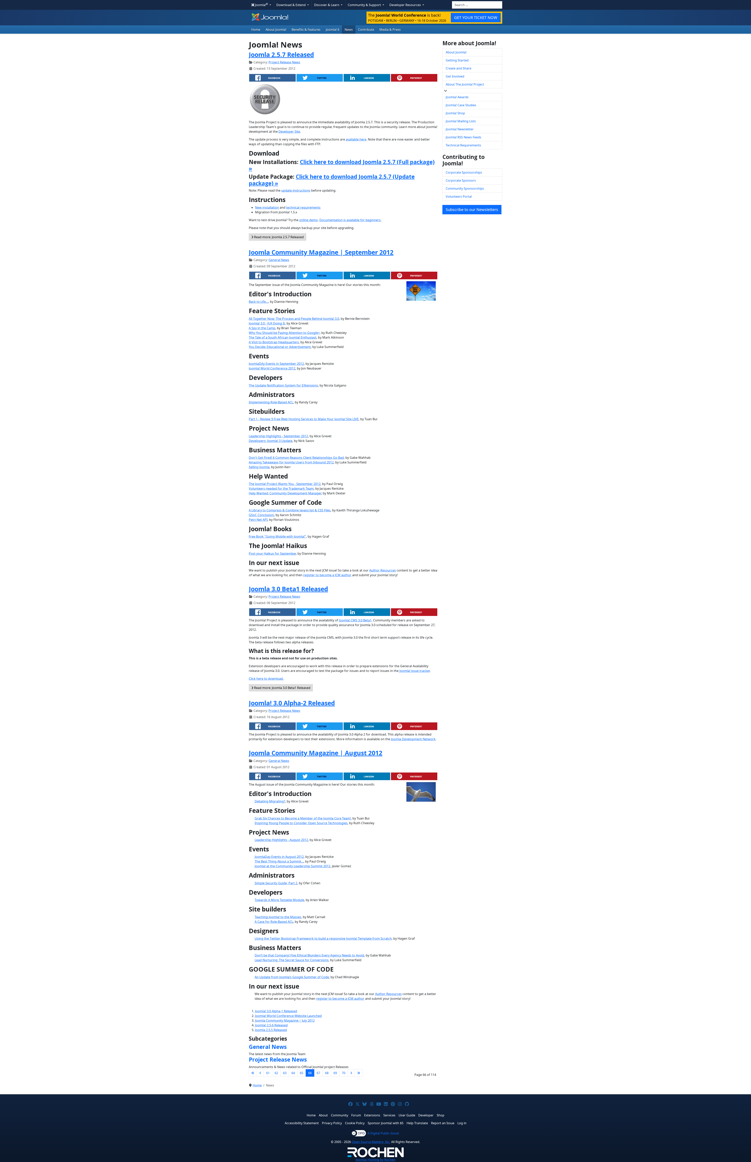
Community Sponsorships (465, 188)
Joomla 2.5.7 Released (281, 54)
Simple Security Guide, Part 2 (276, 883)
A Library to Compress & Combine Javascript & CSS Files (290, 510)
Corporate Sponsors (461, 180)
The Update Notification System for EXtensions (283, 385)
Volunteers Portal (459, 196)
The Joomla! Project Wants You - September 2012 (285, 484)
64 (293, 1073)
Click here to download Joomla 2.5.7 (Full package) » (342, 165)
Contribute (366, 29)
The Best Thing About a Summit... (279, 861)
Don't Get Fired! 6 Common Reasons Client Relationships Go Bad (296, 457)
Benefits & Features (306, 29)
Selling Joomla (259, 467)
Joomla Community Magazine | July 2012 (285, 1020)
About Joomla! (276, 29)
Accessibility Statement (302, 1123)
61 (268, 1073)
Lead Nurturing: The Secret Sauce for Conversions (292, 960)
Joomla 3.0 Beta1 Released (288, 589)
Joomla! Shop (455, 113)
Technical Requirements (463, 145)
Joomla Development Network (413, 739)
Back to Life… (258, 301)
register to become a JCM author (327, 575)
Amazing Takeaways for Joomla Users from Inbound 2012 (291, 462)
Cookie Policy (355, 1123)
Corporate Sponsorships (464, 172)
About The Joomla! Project (465, 84)
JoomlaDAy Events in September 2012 (276, 363)
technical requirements (303, 207)
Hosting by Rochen (375, 1159)
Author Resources (382, 570)
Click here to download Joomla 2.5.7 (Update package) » (332, 180)
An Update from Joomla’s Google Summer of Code (292, 977)
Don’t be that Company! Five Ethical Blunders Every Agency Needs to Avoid (309, 955)
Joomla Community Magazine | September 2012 (321, 252)
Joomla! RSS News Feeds (463, 137)
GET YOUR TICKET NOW (475, 17)
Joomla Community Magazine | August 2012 (315, 753)
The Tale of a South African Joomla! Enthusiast (282, 337)
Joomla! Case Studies (461, 105)
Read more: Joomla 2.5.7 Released (278, 237)
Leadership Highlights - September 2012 (278, 436)
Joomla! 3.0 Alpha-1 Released (276, 1011)
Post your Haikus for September (272, 553)
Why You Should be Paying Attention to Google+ (284, 333)
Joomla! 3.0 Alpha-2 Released (292, 703)
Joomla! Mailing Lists (461, 121)
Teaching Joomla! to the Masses (278, 917)
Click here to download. (266, 678)
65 (301, 1073)
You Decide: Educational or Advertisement (280, 347)
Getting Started (457, 60)
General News (279, 260)
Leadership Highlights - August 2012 (281, 840)
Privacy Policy (332, 1123)
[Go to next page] (351, 1073)
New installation (267, 207)
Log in (461, 1123)
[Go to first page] (253, 1073)
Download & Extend (291, 5)
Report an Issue (442, 1123)
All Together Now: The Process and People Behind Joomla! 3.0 (294, 318)
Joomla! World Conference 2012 (272, 368)
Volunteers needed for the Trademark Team (281, 488)
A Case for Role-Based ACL (274, 922)
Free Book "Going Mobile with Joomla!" (277, 536)
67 (318, 1073)
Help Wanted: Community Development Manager (285, 493)
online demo (308, 220)
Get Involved (455, 76)
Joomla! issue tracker (414, 671)
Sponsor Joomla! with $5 (385, 1123)
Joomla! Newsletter (460, 129)
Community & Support (365, 5)
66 (310, 1073)
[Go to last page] (359, 1073)
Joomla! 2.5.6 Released (271, 1025)
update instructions (295, 190)
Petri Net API (258, 519)
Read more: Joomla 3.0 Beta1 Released (281, 688)
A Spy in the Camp (262, 328)
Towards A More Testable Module (279, 900)
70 (343, 1073)
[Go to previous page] (260, 1073)
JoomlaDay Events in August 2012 (279, 857)
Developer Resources (405, 5)
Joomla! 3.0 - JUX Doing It (267, 323)
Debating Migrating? (270, 801)
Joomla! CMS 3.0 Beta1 (355, 620)
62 (276, 1073)
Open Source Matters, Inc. (371, 1142)
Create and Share (458, 68)
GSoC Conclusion (261, 515)
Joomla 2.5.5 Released (271, 1030)
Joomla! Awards (457, 97)
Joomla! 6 (332, 29)
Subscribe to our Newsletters (472, 209)
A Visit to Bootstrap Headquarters (274, 342)
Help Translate (417, 1123)
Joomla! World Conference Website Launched (288, 1016)
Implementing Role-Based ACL (271, 402)
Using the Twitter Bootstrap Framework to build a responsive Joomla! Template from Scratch (323, 938)
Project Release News (284, 62)
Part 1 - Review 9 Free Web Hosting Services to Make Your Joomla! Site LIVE (304, 419)
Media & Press (390, 29)
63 (285, 1073)
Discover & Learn (327, 5)
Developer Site (289, 131)
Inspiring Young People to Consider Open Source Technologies (301, 823)
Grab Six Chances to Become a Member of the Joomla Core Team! (303, 818)
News (349, 29)
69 (335, 1073)
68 (327, 1073)
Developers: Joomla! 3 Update (270, 441)
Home (255, 29)
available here (356, 139)
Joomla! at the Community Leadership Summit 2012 (292, 866)
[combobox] (477, 5)
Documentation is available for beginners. (350, 220)
